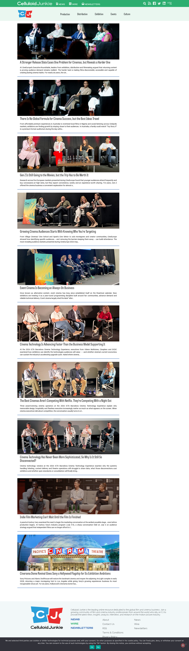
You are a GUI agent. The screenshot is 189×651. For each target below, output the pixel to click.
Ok (92, 647)
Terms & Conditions (112, 632)
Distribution (82, 14)
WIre (75, 4)
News (62, 4)
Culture (127, 14)
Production (65, 14)
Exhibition (99, 14)
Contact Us (108, 624)
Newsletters (92, 4)
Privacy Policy (109, 636)
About (105, 619)
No (98, 647)
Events (113, 14)
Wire (74, 624)
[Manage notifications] (183, 645)
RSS (104, 628)
